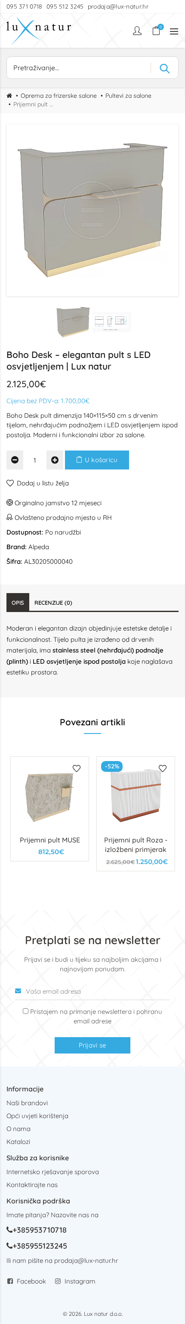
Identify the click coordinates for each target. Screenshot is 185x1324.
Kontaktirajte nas (32, 1185)
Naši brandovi (27, 1103)
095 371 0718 (24, 6)
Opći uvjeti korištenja (37, 1116)
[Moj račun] (138, 31)
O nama (18, 1129)
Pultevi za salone (128, 95)
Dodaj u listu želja (43, 483)
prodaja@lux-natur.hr (118, 6)
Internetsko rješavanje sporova (52, 1172)
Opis (18, 602)
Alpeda (38, 547)
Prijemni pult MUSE (50, 840)
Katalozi (18, 1142)
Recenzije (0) (53, 602)
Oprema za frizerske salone (59, 95)
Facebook (31, 1281)
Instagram (80, 1281)
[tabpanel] (49, 809)
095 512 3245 (65, 6)
